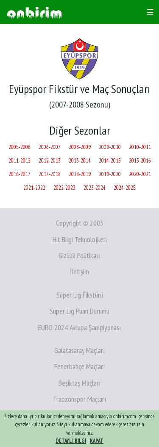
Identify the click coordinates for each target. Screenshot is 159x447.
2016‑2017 (19, 174)
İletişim (79, 271)
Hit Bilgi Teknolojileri (80, 239)
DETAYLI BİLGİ (71, 440)
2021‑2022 (34, 187)
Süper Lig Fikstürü (79, 295)
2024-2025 (125, 187)
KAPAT (96, 440)
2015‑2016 (140, 160)
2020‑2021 (140, 174)
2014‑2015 (110, 160)
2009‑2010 (110, 147)
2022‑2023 (64, 187)
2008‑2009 (80, 147)
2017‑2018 (50, 174)
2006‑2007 (50, 147)
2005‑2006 (19, 147)
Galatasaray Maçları (79, 350)
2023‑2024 (95, 187)
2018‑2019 (80, 174)
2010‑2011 (140, 147)
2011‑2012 (19, 160)
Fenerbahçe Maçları (79, 366)
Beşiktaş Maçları (79, 383)
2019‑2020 (110, 174)
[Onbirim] (34, 12)
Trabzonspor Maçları (79, 399)
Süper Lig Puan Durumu (79, 311)
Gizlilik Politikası (79, 255)
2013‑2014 (80, 160)
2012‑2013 (50, 160)
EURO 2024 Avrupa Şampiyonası (79, 327)
